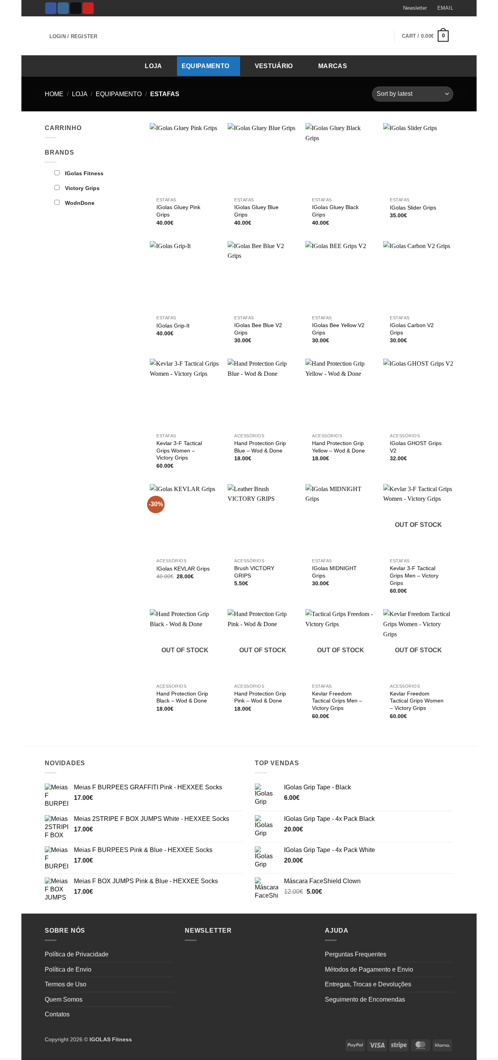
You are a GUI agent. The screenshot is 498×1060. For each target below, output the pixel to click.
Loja (153, 66)
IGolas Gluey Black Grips (335, 211)
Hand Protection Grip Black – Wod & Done (182, 697)
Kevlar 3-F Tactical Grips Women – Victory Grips (179, 450)
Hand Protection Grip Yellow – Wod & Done (338, 447)
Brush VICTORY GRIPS (254, 572)
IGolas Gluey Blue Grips (256, 211)
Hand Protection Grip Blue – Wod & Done (260, 447)
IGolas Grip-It (172, 325)
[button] (411, 8)
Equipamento (206, 66)
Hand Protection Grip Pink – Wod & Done (260, 697)
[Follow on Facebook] (50, 8)
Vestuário (274, 66)
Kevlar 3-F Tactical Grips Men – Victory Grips (414, 575)
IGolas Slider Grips (413, 207)
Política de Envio (68, 969)
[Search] (445, 65)
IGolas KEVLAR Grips (183, 568)
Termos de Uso (65, 984)
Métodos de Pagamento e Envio (369, 969)
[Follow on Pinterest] (88, 8)
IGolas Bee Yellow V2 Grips (338, 329)
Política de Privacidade (77, 954)
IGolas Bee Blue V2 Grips (258, 329)
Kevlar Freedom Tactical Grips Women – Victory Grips (417, 700)
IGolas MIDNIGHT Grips (334, 572)
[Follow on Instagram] (63, 8)
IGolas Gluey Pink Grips (178, 211)
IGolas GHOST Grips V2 (416, 447)
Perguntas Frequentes (355, 954)
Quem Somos (63, 999)
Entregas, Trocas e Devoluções (368, 984)
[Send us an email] (75, 8)
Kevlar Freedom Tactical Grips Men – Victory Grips (337, 700)
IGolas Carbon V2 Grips (412, 329)
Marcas (332, 66)
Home (54, 94)
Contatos (57, 1014)
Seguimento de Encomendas (365, 999)
